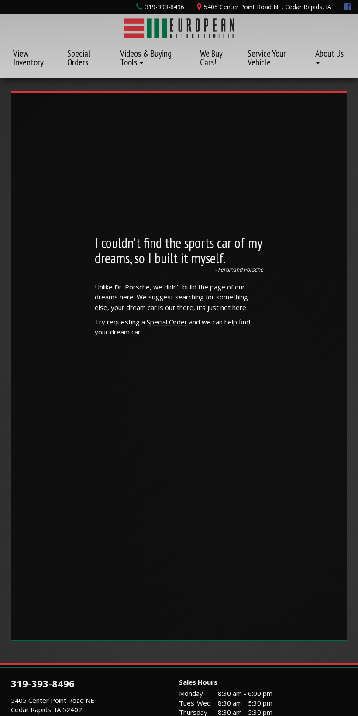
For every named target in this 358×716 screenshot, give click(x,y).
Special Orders (78, 58)
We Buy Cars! (211, 58)
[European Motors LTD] (179, 27)
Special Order (167, 321)
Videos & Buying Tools (146, 58)
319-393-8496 (43, 683)
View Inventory (28, 58)
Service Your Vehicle (267, 58)
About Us (329, 53)
